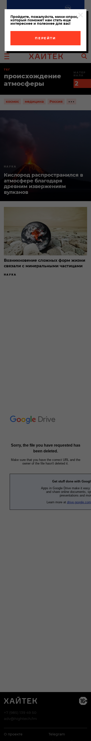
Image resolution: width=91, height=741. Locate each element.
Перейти (45, 38)
